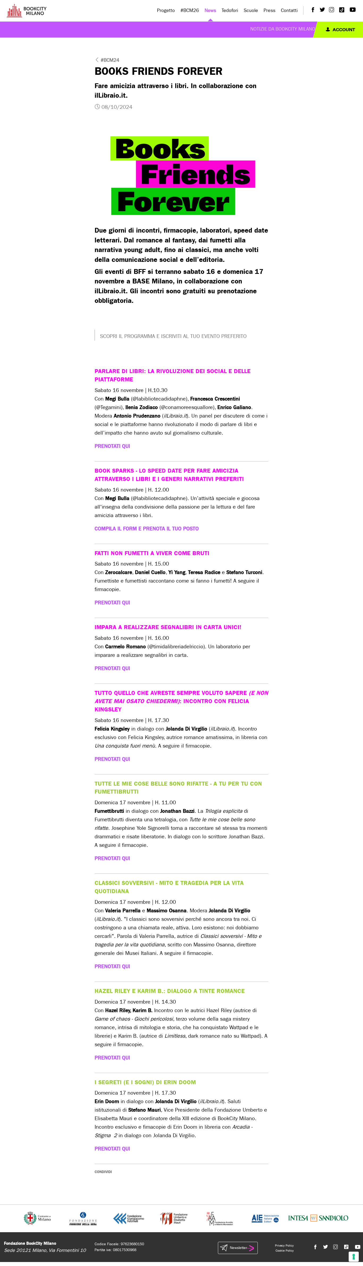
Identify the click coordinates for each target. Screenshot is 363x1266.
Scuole (251, 10)
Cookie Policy (285, 1250)
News (210, 10)
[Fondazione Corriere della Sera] (83, 1218)
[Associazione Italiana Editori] (265, 1218)
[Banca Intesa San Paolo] (318, 1218)
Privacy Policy (284, 1245)
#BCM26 (189, 10)
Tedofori (230, 10)
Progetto (166, 10)
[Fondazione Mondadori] (219, 1218)
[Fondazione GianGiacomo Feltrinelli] (128, 1218)
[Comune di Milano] (37, 1218)
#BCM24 (110, 60)
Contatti (289, 10)
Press (269, 10)
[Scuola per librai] (174, 1218)
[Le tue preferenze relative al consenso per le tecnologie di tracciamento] (354, 1257)
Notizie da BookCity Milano (282, 29)
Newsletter (238, 1248)
